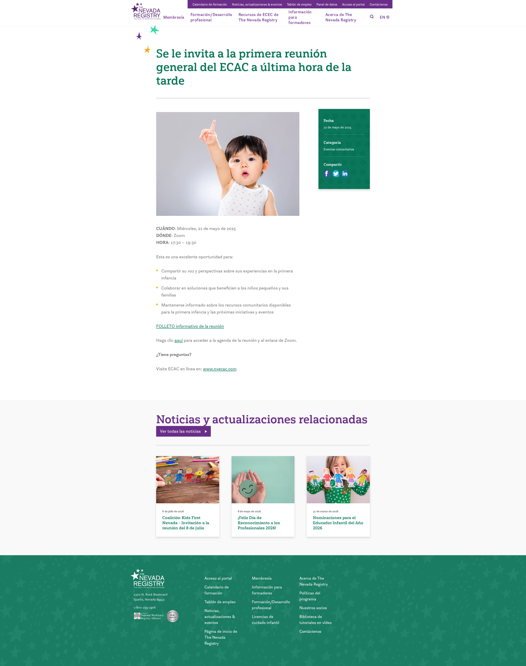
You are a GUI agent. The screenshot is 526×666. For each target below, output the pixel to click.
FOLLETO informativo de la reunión (190, 326)
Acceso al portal (353, 4)
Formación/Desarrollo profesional (211, 17)
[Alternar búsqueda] (372, 17)
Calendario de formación (210, 4)
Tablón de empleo (299, 4)
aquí (178, 340)
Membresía (173, 17)
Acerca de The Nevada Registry (340, 17)
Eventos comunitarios (339, 149)
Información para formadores (300, 17)
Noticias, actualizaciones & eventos (257, 4)
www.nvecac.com (219, 369)
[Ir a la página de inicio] (145, 11)
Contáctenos (379, 4)
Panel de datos (326, 4)
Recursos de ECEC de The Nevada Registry (259, 17)
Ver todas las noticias (181, 431)
